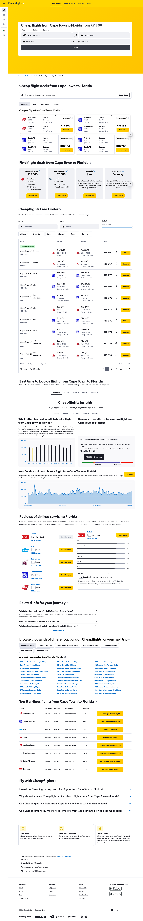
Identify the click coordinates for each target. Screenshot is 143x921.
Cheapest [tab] (24, 104)
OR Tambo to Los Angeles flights (68, 671)
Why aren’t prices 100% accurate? (33, 871)
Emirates (34, 534)
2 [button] (111, 369)
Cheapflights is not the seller (31, 863)
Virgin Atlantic (36, 584)
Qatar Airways (36, 559)
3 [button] (116, 369)
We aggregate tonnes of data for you (34, 867)
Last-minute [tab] (45, 104)
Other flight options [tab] (110, 645)
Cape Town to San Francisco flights (69, 681)
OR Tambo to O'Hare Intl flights (31, 681)
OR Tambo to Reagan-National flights (33, 677)
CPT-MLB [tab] (94, 392)
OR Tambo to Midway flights (30, 687)
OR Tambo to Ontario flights (67, 693)
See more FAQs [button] (58, 630)
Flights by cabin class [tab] (90, 645)
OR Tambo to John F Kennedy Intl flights (34, 662)
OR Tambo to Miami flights (66, 665)
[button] (3, 3)
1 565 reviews (36, 553)
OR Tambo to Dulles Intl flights (105, 668)
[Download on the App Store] (115, 894)
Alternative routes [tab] (27, 645)
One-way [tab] (57, 104)
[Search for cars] (4, 19)
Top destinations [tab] (42, 650)
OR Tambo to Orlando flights (105, 684)
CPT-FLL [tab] (85, 392)
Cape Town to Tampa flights (67, 687)
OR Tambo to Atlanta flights (104, 662)
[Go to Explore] (4, 24)
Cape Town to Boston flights (30, 684)
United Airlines (36, 571)
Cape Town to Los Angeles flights (69, 668)
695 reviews (35, 591)
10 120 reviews (36, 578)
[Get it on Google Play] (115, 889)
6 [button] (125, 369)
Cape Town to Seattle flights (30, 665)
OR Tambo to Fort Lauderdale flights (107, 687)
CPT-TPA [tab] (76, 392)
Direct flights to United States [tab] (67, 645)
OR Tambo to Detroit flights (104, 674)
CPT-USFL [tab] (56, 413)
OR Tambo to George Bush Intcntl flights (34, 671)
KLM (32, 546)
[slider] (133, 227)
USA (37, 76)
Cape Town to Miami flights (104, 677)
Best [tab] (34, 104)
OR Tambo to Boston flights (29, 674)
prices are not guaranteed (64, 856)
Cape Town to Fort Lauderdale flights (108, 690)
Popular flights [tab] (26, 650)
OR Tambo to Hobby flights (29, 668)
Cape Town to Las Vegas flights (105, 693)
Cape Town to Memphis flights (68, 677)
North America (29, 76)
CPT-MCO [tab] (56, 392)
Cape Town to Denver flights (67, 690)
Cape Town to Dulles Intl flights (68, 684)
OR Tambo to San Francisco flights (106, 665)
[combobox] (25, 30)
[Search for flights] (4, 10)
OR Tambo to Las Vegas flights (105, 681)
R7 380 (96, 25)
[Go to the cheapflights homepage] (16, 3)
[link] (32, 195)
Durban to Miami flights (65, 674)
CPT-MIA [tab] (66, 392)
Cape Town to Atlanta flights (105, 671)
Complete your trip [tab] (45, 645)
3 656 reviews (36, 540)
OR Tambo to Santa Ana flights (30, 690)
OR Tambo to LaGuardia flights (68, 662)
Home (20, 76)
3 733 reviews (36, 566)
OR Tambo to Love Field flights (30, 693)
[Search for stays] (4, 15)
